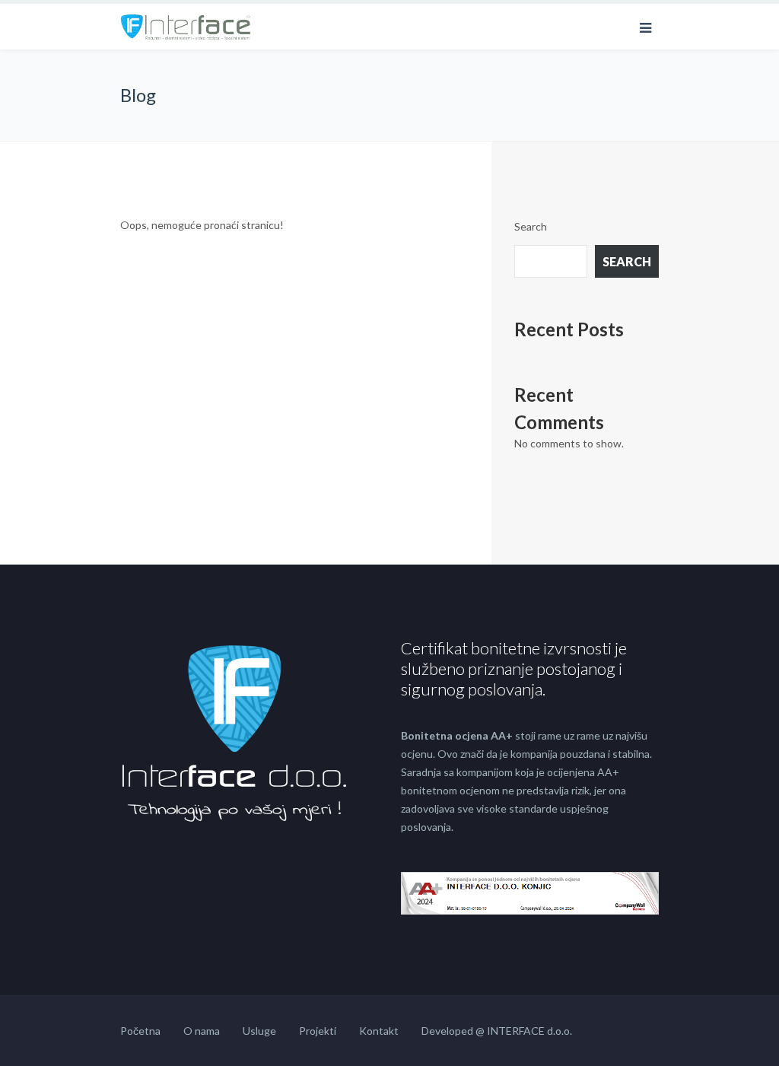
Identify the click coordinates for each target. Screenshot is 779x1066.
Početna (140, 1030)
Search (530, 226)
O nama (201, 1030)
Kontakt (379, 1030)
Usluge (259, 1030)
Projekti (317, 1030)
